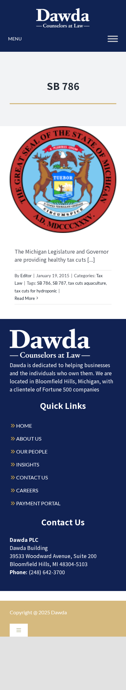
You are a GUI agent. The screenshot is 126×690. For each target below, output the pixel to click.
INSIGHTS (27, 464)
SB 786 (44, 283)
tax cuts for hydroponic (36, 290)
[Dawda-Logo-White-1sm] (50, 331)
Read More (25, 298)
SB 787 (59, 283)
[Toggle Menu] (113, 39)
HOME (24, 425)
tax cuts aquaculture (87, 283)
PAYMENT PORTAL (38, 503)
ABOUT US (28, 438)
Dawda (59, 612)
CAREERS (27, 490)
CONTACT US (32, 477)
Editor (26, 275)
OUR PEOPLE (31, 451)
